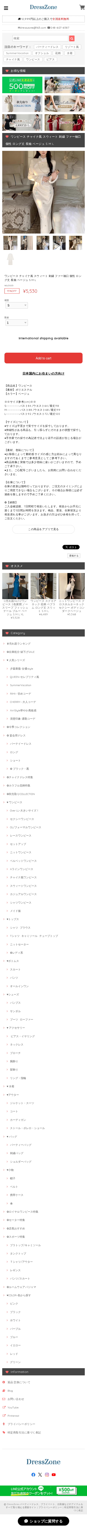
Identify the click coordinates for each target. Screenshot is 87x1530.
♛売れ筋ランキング (19, 643)
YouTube (13, 1407)
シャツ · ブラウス (20, 927)
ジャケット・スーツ (22, 1103)
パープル (15, 1328)
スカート (15, 969)
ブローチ (15, 1053)
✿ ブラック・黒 (19, 768)
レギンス (15, 1270)
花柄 (58, 53)
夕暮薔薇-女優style (21, 668)
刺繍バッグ (16, 1153)
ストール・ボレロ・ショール (27, 1128)
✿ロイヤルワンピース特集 (22, 1211)
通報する (74, 555)
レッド (14, 1353)
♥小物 (10, 1170)
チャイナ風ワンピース (23, 877)
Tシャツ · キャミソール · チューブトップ (34, 936)
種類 (6, 300)
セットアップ (18, 844)
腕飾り (14, 1061)
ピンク (14, 1303)
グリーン (15, 1362)
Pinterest (13, 1415)
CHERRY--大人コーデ (23, 702)
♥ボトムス (13, 961)
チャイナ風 (13, 59)
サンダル (15, 1011)
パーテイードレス (20, 743)
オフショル (42, 53)
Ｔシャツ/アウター (21, 1261)
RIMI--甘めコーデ (20, 693)
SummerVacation (17, 53)
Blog (10, 1390)
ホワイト (15, 1320)
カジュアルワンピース (23, 894)
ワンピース (33, 59)
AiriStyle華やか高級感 (23, 710)
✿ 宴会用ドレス (16, 735)
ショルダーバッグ (20, 1161)
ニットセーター (19, 944)
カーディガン (18, 1119)
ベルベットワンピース (23, 860)
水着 (69, 53)
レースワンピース (20, 835)
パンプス (15, 1002)
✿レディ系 (16, 952)
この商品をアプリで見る (43, 529)
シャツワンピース (20, 902)
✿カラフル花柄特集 (18, 785)
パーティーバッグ (20, 1144)
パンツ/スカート (20, 1278)
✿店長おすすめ (16, 1228)
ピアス (50, 59)
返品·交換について (19, 1382)
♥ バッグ (12, 1136)
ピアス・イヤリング (22, 1036)
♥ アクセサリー (16, 1027)
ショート (15, 760)
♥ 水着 (10, 1086)
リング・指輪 (18, 1078)
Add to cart (43, 358)
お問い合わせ (16, 1399)
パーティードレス (47, 46)
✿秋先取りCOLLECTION (21, 794)
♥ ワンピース (14, 802)
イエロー (15, 1345)
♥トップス (13, 919)
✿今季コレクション (18, 727)
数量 (6, 317)
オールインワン (19, 986)
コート (14, 1111)
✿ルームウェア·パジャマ (21, 1287)
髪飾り (14, 1069)
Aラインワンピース (21, 869)
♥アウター (13, 1094)
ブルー (14, 1337)
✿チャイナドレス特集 (20, 777)
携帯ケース (16, 1195)
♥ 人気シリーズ (16, 660)
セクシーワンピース (22, 819)
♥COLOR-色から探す (19, 1295)
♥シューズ (13, 994)
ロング (14, 752)
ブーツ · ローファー (21, 1019)
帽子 (12, 1178)
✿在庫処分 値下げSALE (21, 651)
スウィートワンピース (23, 885)
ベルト (14, 1186)
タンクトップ (18, 1253)
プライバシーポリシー (21, 1424)
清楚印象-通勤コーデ (22, 718)
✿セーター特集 (16, 1220)
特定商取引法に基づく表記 (24, 1432)
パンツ (14, 977)
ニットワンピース (20, 852)
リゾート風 (72, 46)
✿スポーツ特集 (16, 1236)
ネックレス (16, 1044)
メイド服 (15, 911)
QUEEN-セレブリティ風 (24, 677)
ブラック (15, 1312)
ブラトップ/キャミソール (25, 1245)
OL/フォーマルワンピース (25, 827)
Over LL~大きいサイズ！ (24, 810)
